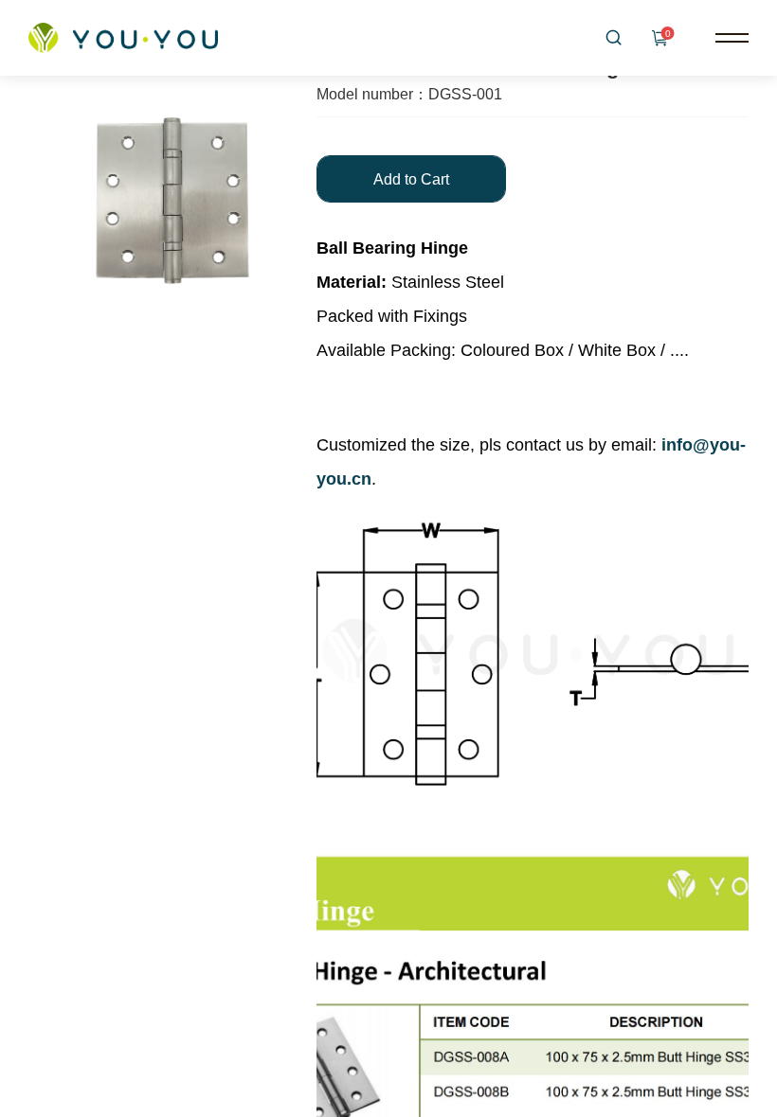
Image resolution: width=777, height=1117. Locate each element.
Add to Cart (411, 179)
